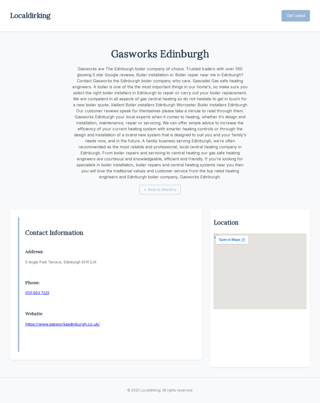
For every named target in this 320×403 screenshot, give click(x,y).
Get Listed (295, 15)
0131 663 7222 (37, 292)
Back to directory (160, 189)
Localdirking (30, 15)
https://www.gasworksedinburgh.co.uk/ (62, 324)
